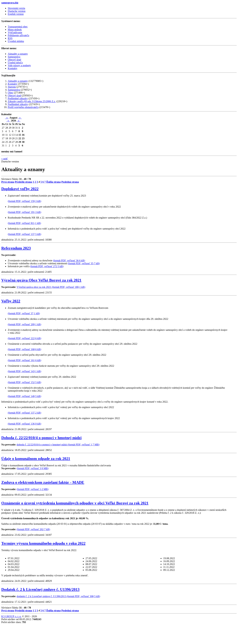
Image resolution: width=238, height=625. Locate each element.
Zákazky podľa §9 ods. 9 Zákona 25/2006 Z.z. (32, 101)
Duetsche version (16, 11)
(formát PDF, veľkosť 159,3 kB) (24, 201)
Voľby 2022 (10, 301)
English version (16, 14)
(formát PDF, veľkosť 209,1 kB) (24, 324)
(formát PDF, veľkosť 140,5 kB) (24, 396)
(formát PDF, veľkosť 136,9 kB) (24, 423)
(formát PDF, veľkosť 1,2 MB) (32, 489)
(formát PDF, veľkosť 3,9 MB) (32, 468)
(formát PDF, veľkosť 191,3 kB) (24, 212)
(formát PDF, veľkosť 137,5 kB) (24, 234)
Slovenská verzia (16, 8)
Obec (10, 92)
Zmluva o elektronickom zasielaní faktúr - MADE (42, 482)
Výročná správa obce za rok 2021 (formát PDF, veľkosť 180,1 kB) (51, 287)
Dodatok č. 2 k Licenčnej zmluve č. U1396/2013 (40, 589)
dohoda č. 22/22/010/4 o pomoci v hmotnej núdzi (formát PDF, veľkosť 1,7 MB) (58, 444)
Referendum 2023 (16, 248)
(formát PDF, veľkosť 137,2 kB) (24, 412)
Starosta (12, 86)
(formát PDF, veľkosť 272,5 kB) (46, 266)
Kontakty (12, 83)
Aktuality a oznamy (18, 81)
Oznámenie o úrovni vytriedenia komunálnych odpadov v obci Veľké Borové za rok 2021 (74, 503)
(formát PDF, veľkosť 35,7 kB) (84, 263)
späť (4, 158)
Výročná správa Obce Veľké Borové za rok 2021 (41, 280)
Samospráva (14, 89)
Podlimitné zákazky (18, 98)
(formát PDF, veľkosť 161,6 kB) (24, 360)
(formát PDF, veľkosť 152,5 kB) (24, 382)
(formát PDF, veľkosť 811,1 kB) (24, 223)
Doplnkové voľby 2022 (20, 189)
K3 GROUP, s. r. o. (11, 616)
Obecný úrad (14, 95)
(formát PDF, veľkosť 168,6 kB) (24, 349)
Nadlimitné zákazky (18, 104)
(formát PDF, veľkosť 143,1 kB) (24, 371)
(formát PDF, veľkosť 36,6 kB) (69, 260)
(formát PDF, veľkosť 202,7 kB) (33, 529)
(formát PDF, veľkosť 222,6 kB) (24, 338)
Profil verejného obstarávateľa (23, 107)
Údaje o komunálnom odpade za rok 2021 (35, 458)
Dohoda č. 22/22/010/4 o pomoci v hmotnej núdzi (41, 438)
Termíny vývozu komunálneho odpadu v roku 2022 (43, 543)
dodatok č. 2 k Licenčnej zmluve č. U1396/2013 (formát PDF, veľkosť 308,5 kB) (58, 596)
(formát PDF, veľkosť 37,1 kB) (24, 313)
